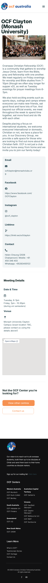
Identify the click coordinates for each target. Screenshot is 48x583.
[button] (43, 6)
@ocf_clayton (11, 216)
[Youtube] (26, 577)
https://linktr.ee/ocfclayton (17, 235)
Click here (33, 474)
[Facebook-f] (22, 577)
